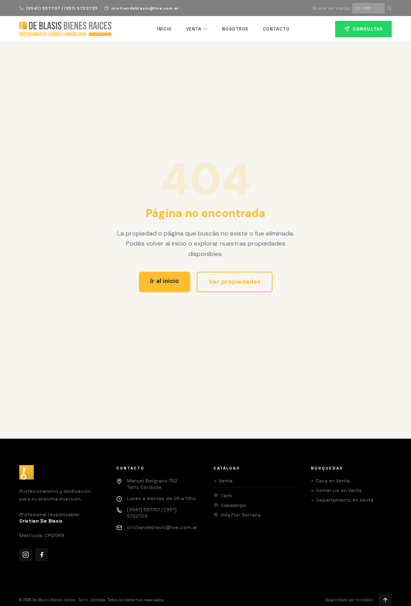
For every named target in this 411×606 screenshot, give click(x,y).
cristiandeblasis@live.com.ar (145, 8)
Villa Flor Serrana (240, 515)
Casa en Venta (330, 481)
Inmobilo (364, 599)
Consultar (368, 29)
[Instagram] (25, 554)
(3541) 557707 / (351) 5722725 (62, 8)
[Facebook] (41, 554)
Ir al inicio (164, 281)
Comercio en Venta (336, 490)
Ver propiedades (234, 282)
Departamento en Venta (342, 500)
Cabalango (233, 505)
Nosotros (235, 29)
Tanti (226, 495)
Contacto (276, 29)
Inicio (164, 29)
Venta (193, 29)
